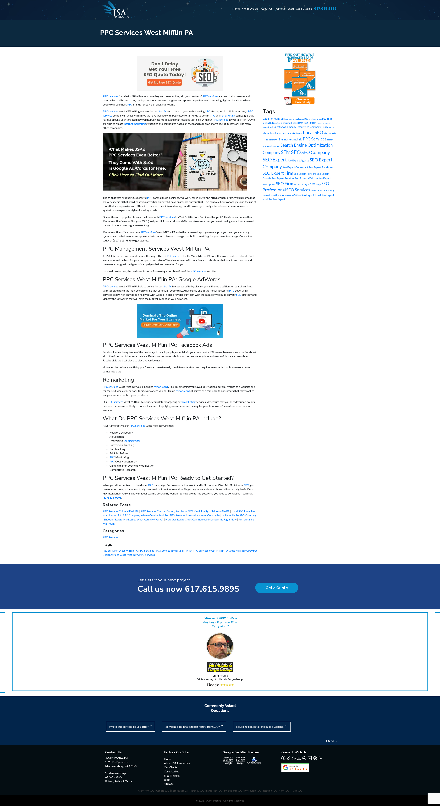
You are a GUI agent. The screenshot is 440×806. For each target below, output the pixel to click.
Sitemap (169, 783)
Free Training (172, 775)
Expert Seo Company (284, 126)
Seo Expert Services (283, 178)
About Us (267, 9)
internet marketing (135, 123)
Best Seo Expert (307, 122)
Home (236, 9)
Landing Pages (131, 440)
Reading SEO (270, 790)
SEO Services (298, 189)
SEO (207, 111)
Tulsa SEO (296, 790)
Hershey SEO (197, 790)
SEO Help (315, 184)
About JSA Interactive (177, 763)
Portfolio (280, 9)
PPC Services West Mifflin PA (211, 550)
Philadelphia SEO (233, 790)
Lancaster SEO (214, 790)
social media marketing (322, 190)
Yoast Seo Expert (324, 195)
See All (330, 740)
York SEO (284, 790)
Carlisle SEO (162, 790)
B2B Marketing (271, 118)
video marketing (287, 195)
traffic (163, 111)
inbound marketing (272, 133)
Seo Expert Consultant (295, 167)
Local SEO (313, 132)
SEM (285, 152)
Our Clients (170, 767)
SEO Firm (284, 183)
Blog (291, 9)
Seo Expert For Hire (305, 173)
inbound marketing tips (292, 133)
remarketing (228, 115)
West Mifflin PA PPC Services (137, 554)
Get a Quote (277, 588)
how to (330, 126)
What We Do (250, 9)
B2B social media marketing (283, 123)
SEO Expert (275, 159)
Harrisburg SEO (179, 790)
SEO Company (315, 152)
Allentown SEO (146, 790)
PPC (130, 104)
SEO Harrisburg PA (302, 184)
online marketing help (288, 139)
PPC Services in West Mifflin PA (174, 550)
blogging (320, 123)
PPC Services (137, 425)
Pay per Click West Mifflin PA (120, 550)
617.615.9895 (325, 8)
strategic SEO (269, 195)
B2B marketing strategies (292, 119)
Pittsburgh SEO (252, 790)
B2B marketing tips (313, 119)
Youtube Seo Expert (274, 199)
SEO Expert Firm (278, 173)
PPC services (110, 96)
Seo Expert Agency (298, 160)
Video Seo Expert (304, 195)
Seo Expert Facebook (321, 167)
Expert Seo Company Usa (311, 126)
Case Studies (304, 9)
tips (277, 195)
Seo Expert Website (306, 178)
